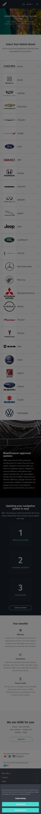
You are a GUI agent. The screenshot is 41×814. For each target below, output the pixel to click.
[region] (20, 799)
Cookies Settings (20, 798)
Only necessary (20, 804)
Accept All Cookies (20, 810)
